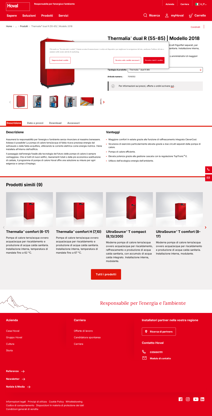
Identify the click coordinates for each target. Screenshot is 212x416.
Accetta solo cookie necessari (127, 60)
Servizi (63, 15)
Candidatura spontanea (87, 337)
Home (9, 26)
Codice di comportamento (20, 405)
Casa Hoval (12, 330)
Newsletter (12, 378)
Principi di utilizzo (37, 401)
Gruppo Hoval (14, 337)
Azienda (170, 4)
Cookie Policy (56, 401)
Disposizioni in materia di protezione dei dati (60, 405)
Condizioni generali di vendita (22, 409)
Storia (9, 350)
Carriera (184, 4)
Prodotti (47, 15)
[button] (159, 332)
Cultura (10, 343)
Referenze (12, 371)
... (16, 26)
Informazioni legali (16, 401)
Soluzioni (29, 15)
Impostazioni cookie (60, 60)
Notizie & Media (15, 386)
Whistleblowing (74, 401)
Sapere (12, 15)
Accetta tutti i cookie (154, 60)
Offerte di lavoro (83, 330)
